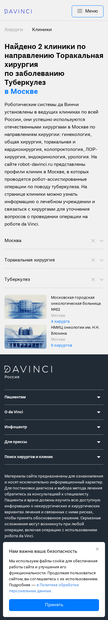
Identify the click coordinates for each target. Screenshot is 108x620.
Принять (54, 605)
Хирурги (14, 30)
